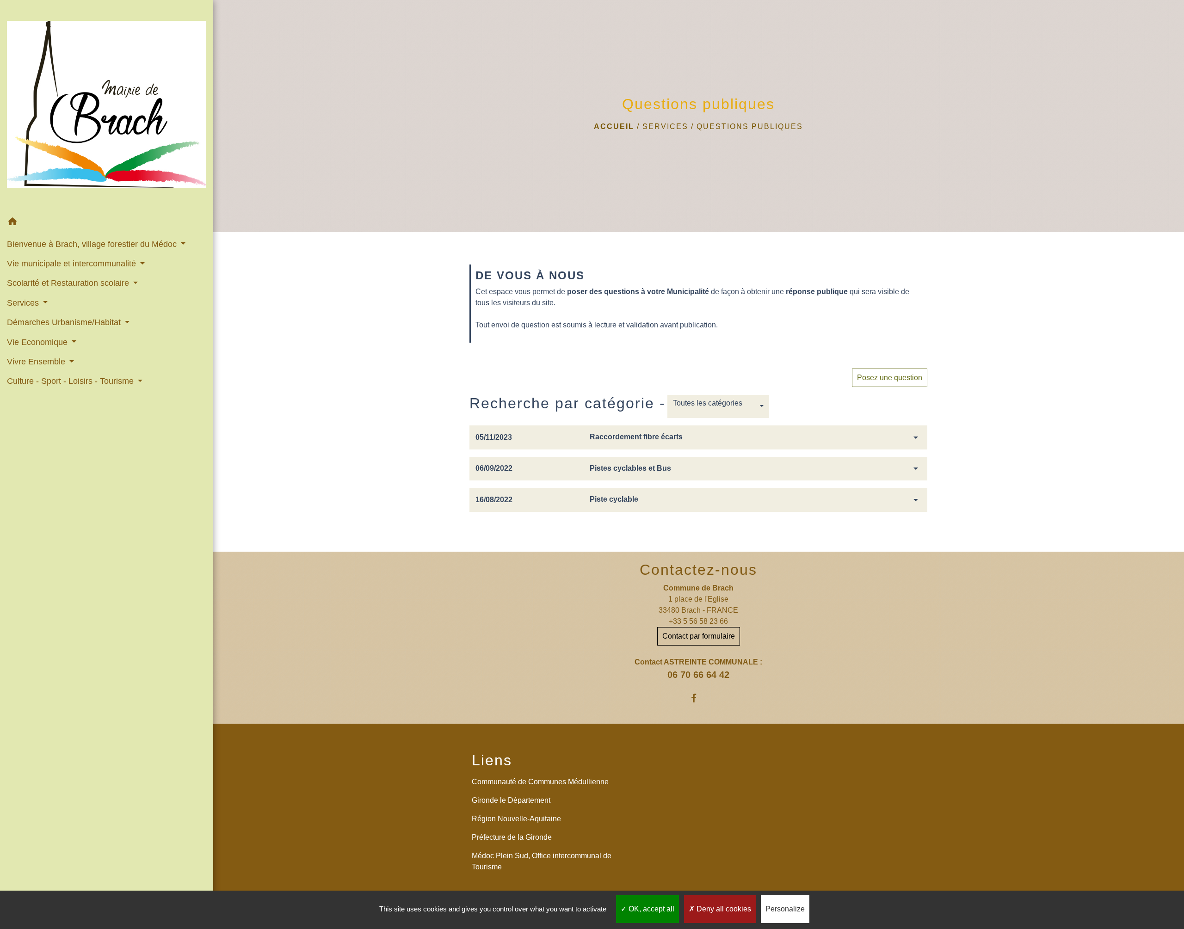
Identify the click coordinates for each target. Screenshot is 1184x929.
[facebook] (698, 698)
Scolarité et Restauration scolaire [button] (69, 283)
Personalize (785, 909)
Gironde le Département (511, 800)
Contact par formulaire (698, 636)
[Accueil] (106, 106)
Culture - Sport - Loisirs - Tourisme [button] (71, 381)
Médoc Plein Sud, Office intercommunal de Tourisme (541, 861)
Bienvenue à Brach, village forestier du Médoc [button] (93, 244)
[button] (106, 223)
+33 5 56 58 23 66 (698, 621)
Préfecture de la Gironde (512, 837)
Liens (492, 760)
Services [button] (24, 303)
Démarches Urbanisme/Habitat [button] (65, 322)
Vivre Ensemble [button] (37, 361)
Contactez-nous (698, 569)
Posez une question (889, 377)
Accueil (614, 126)
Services (665, 126)
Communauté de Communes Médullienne (540, 782)
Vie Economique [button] (38, 342)
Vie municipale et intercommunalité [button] (72, 263)
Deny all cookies (723, 909)
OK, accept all (650, 909)
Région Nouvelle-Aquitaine (516, 819)
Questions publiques (750, 126)
